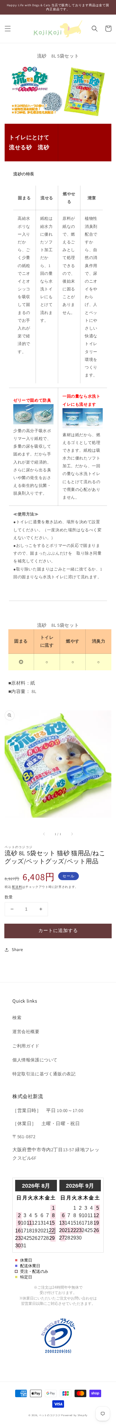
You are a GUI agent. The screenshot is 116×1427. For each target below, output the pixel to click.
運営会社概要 (26, 1031)
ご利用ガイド (26, 1046)
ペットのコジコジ (50, 1415)
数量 (9, 897)
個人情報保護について (35, 1060)
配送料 (17, 887)
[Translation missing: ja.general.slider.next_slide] (72, 834)
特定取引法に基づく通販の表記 (43, 1074)
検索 (16, 1017)
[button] (8, 28)
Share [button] (17, 949)
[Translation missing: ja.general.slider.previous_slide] (44, 834)
